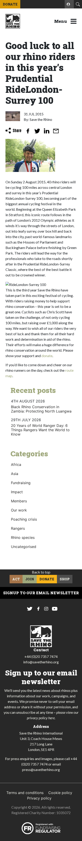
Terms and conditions (25, 792)
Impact (17, 492)
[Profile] (69, 4)
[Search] (78, 4)
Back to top (41, 572)
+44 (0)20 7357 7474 (41, 656)
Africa (16, 464)
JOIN (29, 579)
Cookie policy (60, 792)
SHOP (65, 579)
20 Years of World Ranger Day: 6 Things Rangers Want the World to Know (40, 429)
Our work (19, 510)
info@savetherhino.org (41, 662)
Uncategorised (23, 546)
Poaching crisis (24, 519)
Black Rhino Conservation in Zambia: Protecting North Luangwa (41, 409)
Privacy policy (39, 798)
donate (46, 355)
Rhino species (23, 537)
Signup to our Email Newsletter (41, 592)
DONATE (10, 4)
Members (19, 501)
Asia (14, 473)
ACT (16, 579)
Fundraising (21, 482)
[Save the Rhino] (12, 20)
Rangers (18, 528)
